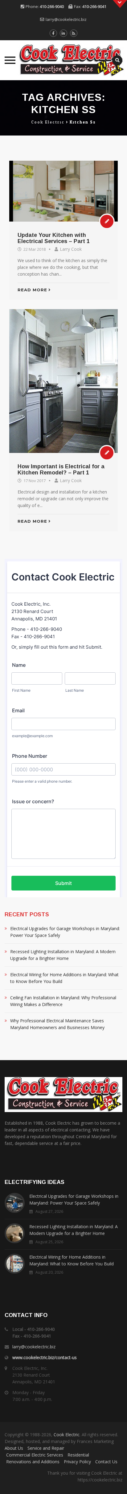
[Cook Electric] (63, 60)
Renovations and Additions (32, 1462)
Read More (32, 289)
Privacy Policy (77, 1462)
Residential (78, 1455)
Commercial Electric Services (34, 1455)
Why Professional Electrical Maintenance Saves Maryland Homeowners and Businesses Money (57, 1024)
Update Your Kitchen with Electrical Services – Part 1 (54, 238)
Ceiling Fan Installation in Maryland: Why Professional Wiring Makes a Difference (63, 1001)
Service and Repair (45, 1448)
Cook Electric (67, 1434)
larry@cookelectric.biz (66, 19)
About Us (14, 1448)
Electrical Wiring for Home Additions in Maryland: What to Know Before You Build (64, 978)
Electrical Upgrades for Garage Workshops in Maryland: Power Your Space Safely (65, 932)
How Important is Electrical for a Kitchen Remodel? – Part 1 (61, 469)
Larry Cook (71, 249)
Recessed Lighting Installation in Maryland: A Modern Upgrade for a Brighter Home (63, 955)
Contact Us (106, 1462)
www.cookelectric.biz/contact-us (44, 1357)
